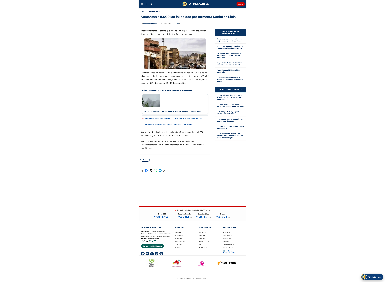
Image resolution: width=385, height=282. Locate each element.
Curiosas (202, 235)
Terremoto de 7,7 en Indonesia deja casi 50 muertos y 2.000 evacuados (229, 55)
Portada (143, 12)
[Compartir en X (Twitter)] (151, 171)
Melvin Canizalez (150, 24)
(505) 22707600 (153, 238)
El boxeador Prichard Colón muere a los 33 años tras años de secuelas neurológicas (230, 136)
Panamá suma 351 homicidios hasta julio (228, 71)
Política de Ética (228, 248)
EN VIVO (240, 4)
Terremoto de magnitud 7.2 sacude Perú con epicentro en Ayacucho (169, 124)
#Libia (145, 160)
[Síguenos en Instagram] (161, 253)
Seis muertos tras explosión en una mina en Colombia (230, 120)
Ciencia (202, 238)
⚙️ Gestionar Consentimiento (229, 252)
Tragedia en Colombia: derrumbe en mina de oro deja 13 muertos (230, 64)
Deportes (178, 238)
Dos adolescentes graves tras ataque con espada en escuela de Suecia (230, 79)
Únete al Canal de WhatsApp (152, 246)
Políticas (178, 248)
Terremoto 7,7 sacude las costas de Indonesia (230, 127)
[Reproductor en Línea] (147, 4)
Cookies (226, 242)
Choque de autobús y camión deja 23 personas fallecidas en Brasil (230, 47)
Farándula (202, 232)
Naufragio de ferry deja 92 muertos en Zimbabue (228, 113)
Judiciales (178, 245)
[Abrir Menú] (142, 4)
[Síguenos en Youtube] (147, 253)
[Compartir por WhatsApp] (155, 171)
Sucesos (178, 232)
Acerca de (226, 232)
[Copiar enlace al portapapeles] (164, 171)
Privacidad (227, 238)
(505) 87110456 (154, 241)
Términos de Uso (229, 245)
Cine (201, 245)
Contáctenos (227, 235)
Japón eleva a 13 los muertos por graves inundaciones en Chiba (230, 105)
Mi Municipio (203, 248)
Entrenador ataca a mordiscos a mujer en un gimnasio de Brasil (229, 40)
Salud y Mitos (204, 242)
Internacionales (154, 12)
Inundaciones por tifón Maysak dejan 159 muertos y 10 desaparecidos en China (173, 118)
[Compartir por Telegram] (160, 171)
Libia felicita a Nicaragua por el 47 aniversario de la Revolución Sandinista (229, 97)
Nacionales (179, 235)
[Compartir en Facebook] (146, 171)
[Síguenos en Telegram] (156, 253)
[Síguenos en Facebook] (143, 253)
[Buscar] (152, 4)
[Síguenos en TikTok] (152, 253)
